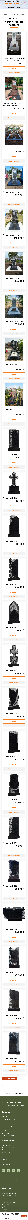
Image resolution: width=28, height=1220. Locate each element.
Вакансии (5, 1157)
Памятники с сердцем (9, 1195)
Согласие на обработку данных (11, 1180)
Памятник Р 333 (10, 670)
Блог (3, 1154)
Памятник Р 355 (10, 929)
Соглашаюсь (23, 1216)
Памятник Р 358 (10, 1015)
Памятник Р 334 (10, 714)
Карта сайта (5, 1183)
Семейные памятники (9, 1193)
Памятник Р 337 (10, 800)
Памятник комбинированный (11, 411)
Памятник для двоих (12, 149)
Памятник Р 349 (10, 886)
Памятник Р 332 (10, 627)
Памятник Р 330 (10, 584)
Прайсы (4, 1159)
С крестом (5, 1209)
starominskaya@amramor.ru (10, 1127)
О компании (6, 1145)
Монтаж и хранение (8, 1150)
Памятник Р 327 (10, 455)
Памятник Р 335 (10, 757)
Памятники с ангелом (9, 1202)
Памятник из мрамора (13, 321)
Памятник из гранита (12, 192)
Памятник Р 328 (10, 498)
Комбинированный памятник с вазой (11, 105)
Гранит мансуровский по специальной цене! (14, 59)
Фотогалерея (6, 1152)
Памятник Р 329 (10, 541)
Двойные (5, 1207)
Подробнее (13, 1218)
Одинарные (6, 1204)
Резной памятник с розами (14, 1093)
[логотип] (12, 2)
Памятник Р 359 (10, 1058)
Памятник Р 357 (10, 972)
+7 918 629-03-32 (14, 7)
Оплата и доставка (8, 1147)
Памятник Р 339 (10, 843)
